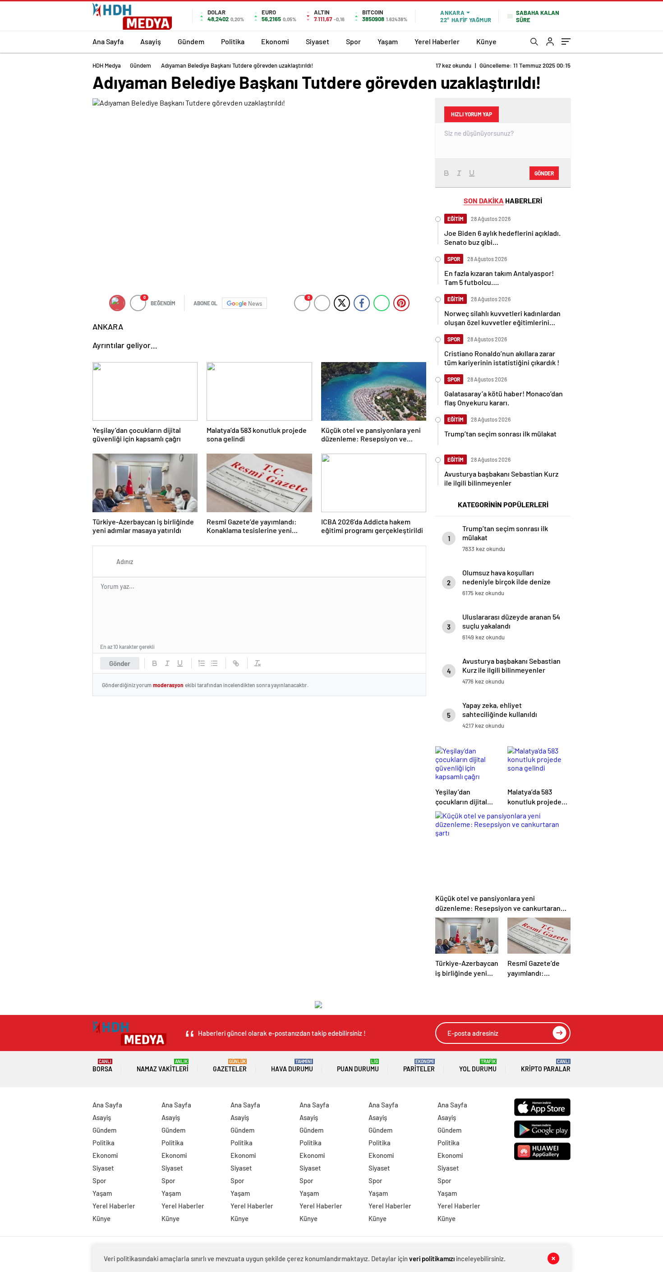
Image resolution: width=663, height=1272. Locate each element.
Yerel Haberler (437, 41)
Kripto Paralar (546, 1066)
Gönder (119, 663)
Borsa (102, 1066)
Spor (353, 41)
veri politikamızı (432, 1258)
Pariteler (419, 1066)
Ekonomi (275, 41)
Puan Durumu (358, 1066)
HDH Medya (106, 65)
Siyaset (317, 41)
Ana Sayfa (108, 41)
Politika (232, 41)
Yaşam (388, 41)
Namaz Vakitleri (163, 1066)
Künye (486, 41)
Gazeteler (230, 1066)
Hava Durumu (292, 1066)
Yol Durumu (478, 1066)
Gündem (191, 41)
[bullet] (214, 663)
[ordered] (201, 663)
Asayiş (150, 41)
